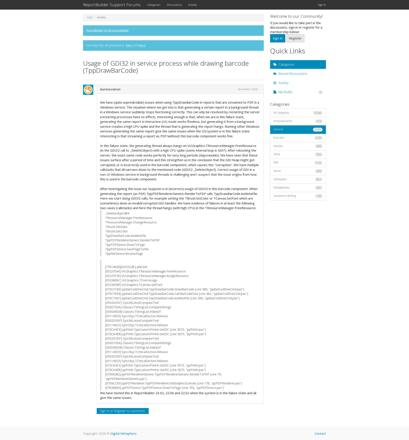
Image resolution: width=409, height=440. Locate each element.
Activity (192, 5)
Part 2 (141, 45)
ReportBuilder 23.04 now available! (107, 30)
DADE (297, 154)
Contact (320, 433)
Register (120, 411)
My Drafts (299, 92)
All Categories (297, 113)
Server (297, 171)
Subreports (297, 179)
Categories (153, 5)
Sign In (322, 5)
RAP (297, 163)
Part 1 (129, 45)
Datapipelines (297, 188)
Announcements (297, 121)
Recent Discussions (292, 73)
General (297, 129)
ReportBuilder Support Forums (112, 4)
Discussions (174, 5)
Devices (297, 146)
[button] (89, 90)
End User (297, 138)
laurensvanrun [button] (110, 89)
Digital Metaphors (123, 433)
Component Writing (297, 196)
